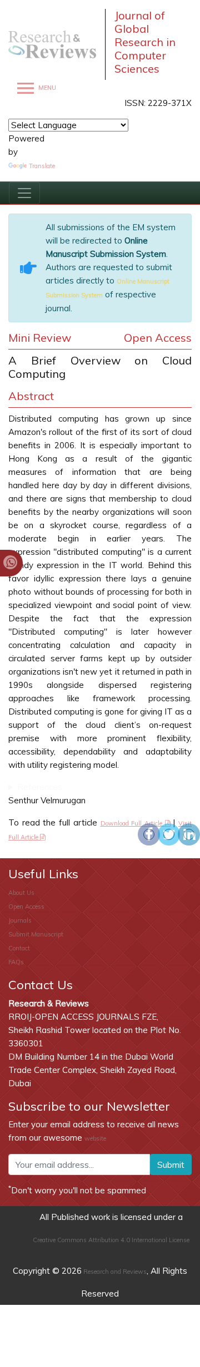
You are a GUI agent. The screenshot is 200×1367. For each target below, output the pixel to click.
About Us (21, 893)
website (95, 1138)
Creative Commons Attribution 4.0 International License (111, 1240)
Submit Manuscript (35, 934)
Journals (20, 920)
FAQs (16, 962)
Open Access (26, 906)
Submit (170, 1164)
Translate (42, 166)
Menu (46, 88)
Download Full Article (133, 823)
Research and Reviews (114, 1271)
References (39, 787)
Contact (19, 948)
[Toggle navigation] (24, 193)
